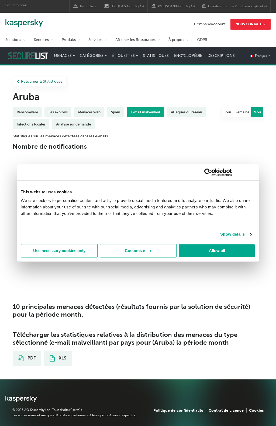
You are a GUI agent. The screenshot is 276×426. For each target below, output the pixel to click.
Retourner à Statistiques (41, 81)
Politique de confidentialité (178, 410)
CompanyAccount (210, 24)
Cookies (256, 410)
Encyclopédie (188, 56)
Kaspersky (24, 20)
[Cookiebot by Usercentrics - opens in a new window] (208, 172)
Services (95, 40)
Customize (135, 250)
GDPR (202, 40)
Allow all (217, 250)
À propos (176, 40)
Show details (232, 234)
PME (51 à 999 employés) (176, 6)
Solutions (13, 40)
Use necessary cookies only (59, 250)
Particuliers (88, 6)
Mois (257, 112)
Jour (227, 112)
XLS (62, 358)
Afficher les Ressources (135, 40)
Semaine (242, 112)
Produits (69, 40)
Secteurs (41, 40)
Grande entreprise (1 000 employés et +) (237, 6)
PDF (31, 358)
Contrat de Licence (226, 410)
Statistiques (156, 56)
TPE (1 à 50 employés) (128, 6)
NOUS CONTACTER (250, 24)
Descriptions (221, 56)
